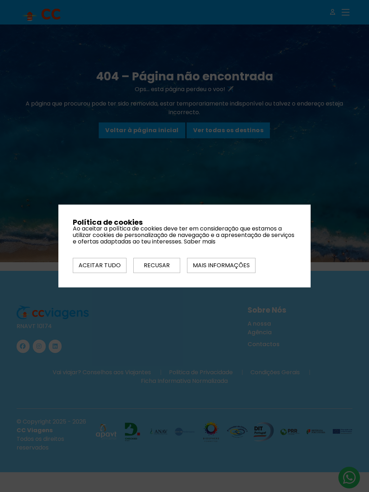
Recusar (157, 265)
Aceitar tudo (100, 265)
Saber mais (199, 241)
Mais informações (221, 265)
